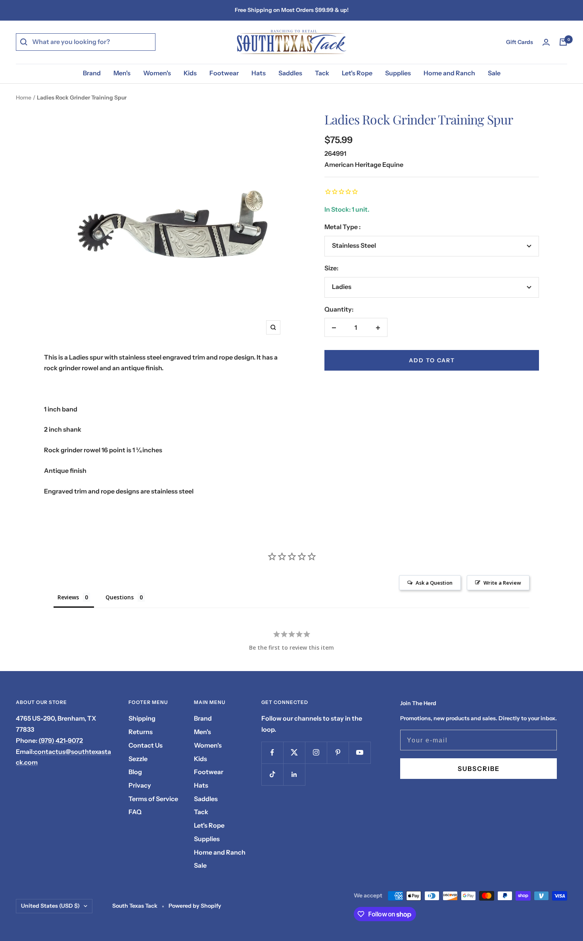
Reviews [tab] (68, 597)
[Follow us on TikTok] (272, 774)
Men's (121, 73)
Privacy (139, 785)
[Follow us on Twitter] (294, 752)
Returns (140, 732)
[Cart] (563, 42)
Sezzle (138, 759)
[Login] (546, 42)
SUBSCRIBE (479, 769)
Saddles (290, 73)
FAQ (135, 812)
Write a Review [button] (502, 582)
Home (23, 97)
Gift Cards (519, 42)
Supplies (398, 73)
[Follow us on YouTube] (359, 752)
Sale (494, 73)
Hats (258, 73)
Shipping (141, 718)
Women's (157, 73)
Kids (190, 73)
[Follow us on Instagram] (316, 752)
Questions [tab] (119, 597)
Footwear (224, 73)
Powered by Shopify (195, 905)
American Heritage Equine (363, 164)
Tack (322, 73)
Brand (92, 73)
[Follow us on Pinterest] (338, 752)
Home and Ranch (449, 73)
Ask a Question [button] (434, 582)
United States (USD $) (50, 905)
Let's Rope (357, 73)
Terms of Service (153, 799)
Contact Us (145, 745)
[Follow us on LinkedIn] (294, 774)
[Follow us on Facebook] (272, 752)
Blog (135, 772)
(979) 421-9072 (60, 740)
